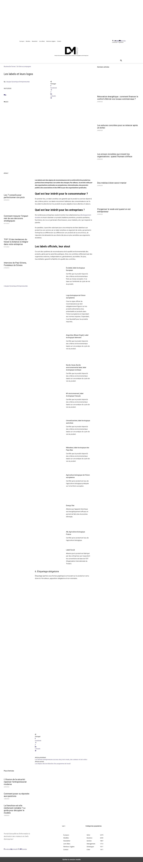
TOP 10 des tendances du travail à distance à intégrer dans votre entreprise (16, 241)
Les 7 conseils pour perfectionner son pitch (14, 196)
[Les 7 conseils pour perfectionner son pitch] (17, 186)
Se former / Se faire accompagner (20, 66)
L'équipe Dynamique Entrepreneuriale (18, 81)
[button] (121, 60)
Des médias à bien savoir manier (111, 183)
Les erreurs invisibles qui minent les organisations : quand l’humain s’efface (114, 155)
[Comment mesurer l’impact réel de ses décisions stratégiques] (17, 207)
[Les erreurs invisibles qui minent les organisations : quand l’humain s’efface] (118, 141)
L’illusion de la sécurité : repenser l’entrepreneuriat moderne (15, 781)
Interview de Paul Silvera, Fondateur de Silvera (15, 264)
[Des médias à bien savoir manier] (118, 169)
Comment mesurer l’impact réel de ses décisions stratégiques (16, 218)
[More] (71, 98)
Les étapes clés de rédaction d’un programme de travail (52, 763)
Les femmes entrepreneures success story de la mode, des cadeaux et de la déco (61, 759)
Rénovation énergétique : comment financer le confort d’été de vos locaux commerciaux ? (117, 97)
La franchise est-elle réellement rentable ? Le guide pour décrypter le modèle (14, 809)
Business (6, 66)
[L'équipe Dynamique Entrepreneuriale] (9, 284)
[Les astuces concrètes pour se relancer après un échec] (118, 112)
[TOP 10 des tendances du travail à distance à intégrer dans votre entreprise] (17, 230)
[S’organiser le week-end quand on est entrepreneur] (118, 196)
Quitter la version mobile (71, 859)
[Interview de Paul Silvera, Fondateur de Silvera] (17, 253)
